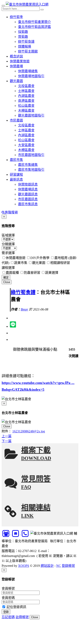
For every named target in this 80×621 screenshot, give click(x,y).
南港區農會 (26, 100)
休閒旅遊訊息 (28, 184)
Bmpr (24, 309)
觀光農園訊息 (28, 194)
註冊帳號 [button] (22, 617)
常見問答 (36, 482)
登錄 (6, 611)
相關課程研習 (60, 263)
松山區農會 (26, 105)
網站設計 (47, 565)
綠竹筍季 (16, 17)
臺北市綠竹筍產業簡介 (34, 22)
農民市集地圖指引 (31, 169)
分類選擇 (8, 244)
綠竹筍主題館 (28, 51)
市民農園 (16, 120)
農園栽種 (12, 272)
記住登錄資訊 (16, 607)
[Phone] (25, 533)
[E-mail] (16, 533)
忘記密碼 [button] (8, 617)
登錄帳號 (68, 565)
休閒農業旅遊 (20, 61)
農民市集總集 (28, 164)
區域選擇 (8, 235)
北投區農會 (26, 86)
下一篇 (6, 441)
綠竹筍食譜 (26, 41)
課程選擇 (8, 267)
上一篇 (6, 436)
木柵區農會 (26, 110)
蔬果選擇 (51, 272)
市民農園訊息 (28, 199)
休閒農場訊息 (28, 189)
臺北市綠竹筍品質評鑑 (34, 27)
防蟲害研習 (32, 272)
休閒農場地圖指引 (31, 76)
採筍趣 (23, 31)
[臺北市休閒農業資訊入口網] (27, 4)
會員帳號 (8, 588)
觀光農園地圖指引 (31, 115)
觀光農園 (16, 81)
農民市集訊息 (28, 204)
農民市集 (16, 160)
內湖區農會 (26, 95)
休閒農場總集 (28, 71)
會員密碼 (8, 597)
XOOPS (23, 565)
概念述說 (16, 56)
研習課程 (16, 174)
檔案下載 (36, 453)
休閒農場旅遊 (15, 258)
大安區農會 (26, 145)
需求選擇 (8, 253)
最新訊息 (16, 179)
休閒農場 (16, 66)
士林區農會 (26, 91)
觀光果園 (38, 263)
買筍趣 (23, 36)
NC (58, 565)
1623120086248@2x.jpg (28, 431)
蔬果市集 (20, 263)
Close (6, 282)
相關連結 (36, 511)
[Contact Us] (6, 533)
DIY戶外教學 (39, 258)
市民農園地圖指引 (31, 155)
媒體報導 (24, 46)
